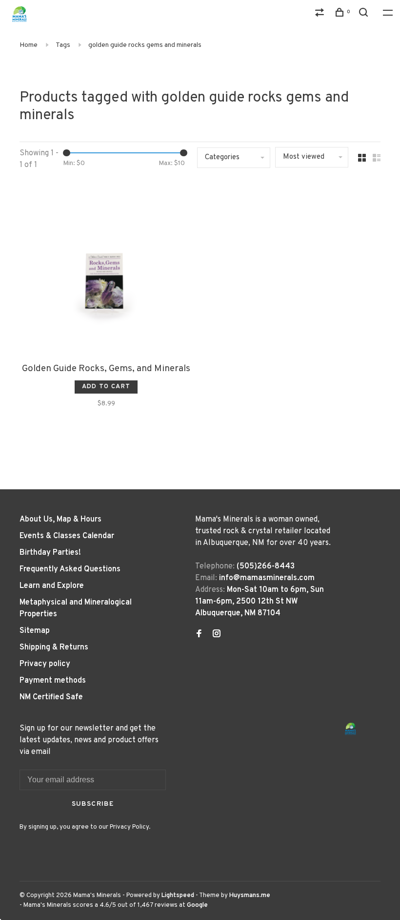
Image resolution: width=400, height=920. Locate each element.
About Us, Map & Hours (60, 519)
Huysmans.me (249, 895)
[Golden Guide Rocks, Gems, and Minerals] (106, 269)
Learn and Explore (52, 586)
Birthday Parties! (50, 553)
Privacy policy (45, 664)
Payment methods (53, 681)
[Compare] (321, 14)
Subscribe (93, 804)
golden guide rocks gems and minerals (144, 45)
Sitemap (35, 631)
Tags (63, 45)
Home (29, 45)
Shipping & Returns (54, 647)
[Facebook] (199, 635)
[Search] (365, 14)
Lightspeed (177, 895)
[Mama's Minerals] (351, 728)
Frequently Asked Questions (70, 569)
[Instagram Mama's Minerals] (216, 635)
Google (197, 905)
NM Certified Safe (51, 697)
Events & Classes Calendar (67, 536)
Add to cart (106, 387)
